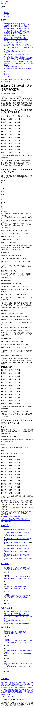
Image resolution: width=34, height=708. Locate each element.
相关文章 (5, 525)
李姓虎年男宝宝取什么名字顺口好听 (14, 35)
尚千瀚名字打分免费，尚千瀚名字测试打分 (16, 611)
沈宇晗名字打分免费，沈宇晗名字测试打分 (16, 30)
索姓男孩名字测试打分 (17, 685)
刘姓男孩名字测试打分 (9, 692)
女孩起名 (6, 16)
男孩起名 (6, 14)
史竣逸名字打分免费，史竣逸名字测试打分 (16, 535)
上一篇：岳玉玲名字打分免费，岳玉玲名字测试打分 (16, 518)
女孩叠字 (7, 685)
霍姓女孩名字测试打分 (17, 687)
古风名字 (7, 687)
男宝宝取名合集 (5, 682)
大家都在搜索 (7, 608)
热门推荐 (5, 564)
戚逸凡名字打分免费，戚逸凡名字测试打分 (16, 542)
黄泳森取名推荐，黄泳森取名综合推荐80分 (16, 597)
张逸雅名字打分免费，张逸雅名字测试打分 (16, 558)
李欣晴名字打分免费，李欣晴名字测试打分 (16, 569)
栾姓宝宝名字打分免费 (19, 691)
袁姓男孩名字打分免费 (19, 508)
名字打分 (6, 13)
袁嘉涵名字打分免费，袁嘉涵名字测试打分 (16, 529)
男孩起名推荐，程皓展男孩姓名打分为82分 (16, 44)
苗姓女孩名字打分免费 (22, 692)
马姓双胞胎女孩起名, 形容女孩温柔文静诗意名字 (18, 61)
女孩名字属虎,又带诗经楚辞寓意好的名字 (16, 54)
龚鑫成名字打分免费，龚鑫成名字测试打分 (16, 23)
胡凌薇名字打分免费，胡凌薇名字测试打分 (16, 28)
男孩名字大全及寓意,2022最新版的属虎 (15, 56)
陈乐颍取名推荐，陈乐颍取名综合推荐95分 (16, 623)
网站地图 (4, 696)
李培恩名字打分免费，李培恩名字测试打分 (16, 37)
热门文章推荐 (7, 627)
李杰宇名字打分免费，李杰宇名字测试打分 (16, 27)
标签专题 (5, 679)
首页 (5, 11)
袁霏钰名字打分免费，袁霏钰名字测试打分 (16, 25)
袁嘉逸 (17, 176)
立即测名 (19, 97)
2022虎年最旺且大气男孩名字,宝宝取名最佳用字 (18, 58)
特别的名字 (13, 682)
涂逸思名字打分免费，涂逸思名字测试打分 (16, 532)
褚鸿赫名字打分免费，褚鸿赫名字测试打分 (16, 588)
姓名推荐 (10, 691)
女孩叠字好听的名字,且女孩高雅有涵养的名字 (17, 68)
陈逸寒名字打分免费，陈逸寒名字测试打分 (16, 545)
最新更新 (10, 696)
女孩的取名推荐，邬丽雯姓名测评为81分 (16, 39)
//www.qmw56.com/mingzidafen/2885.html (14, 516)
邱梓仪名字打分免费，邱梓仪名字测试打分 (16, 578)
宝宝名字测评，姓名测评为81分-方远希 (15, 40)
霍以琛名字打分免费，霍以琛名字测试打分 (16, 613)
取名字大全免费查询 (23, 682)
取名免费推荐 (8, 689)
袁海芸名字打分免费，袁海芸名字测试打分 (16, 548)
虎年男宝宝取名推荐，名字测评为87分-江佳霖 (17, 46)
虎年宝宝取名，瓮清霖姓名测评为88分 (15, 42)
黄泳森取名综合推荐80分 (19, 689)
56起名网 (3, 79)
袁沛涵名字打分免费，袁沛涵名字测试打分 (16, 555)
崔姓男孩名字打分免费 (16, 684)
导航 (15, 79)
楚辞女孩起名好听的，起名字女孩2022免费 (16, 59)
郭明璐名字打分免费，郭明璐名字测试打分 (16, 33)
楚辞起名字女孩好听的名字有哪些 (14, 66)
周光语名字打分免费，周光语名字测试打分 (16, 615)
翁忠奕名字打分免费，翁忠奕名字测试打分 (16, 32)
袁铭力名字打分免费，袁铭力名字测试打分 (16, 552)
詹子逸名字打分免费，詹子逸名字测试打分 (16, 539)
